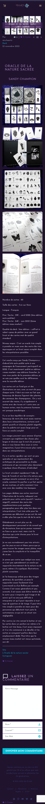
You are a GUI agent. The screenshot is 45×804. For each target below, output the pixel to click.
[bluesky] (27, 799)
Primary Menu (40, 5)
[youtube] (23, 799)
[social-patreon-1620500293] (14, 799)
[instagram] (18, 799)
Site (4, 650)
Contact (10, 789)
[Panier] (5, 5)
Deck (5, 43)
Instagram (7, 656)
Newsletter (22, 789)
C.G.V (27, 791)
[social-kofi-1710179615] (31, 799)
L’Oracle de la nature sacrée (15, 653)
